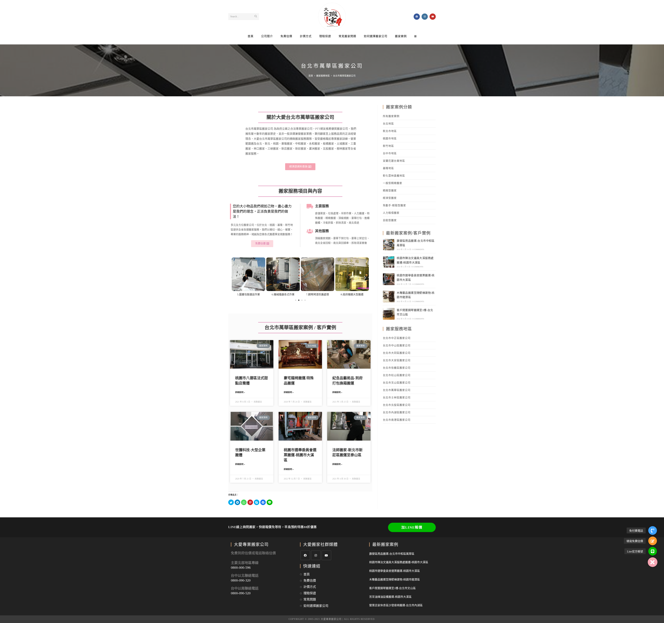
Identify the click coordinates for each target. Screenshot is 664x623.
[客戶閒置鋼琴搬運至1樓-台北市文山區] (389, 314)
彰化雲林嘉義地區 (394, 175)
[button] (300, 166)
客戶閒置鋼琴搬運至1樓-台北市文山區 (392, 588)
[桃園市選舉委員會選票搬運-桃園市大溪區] (389, 279)
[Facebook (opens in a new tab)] (417, 16)
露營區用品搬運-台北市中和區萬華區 (391, 553)
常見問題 (309, 599)
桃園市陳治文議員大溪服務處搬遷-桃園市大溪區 (398, 562)
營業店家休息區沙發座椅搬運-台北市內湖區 (396, 605)
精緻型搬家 (390, 190)
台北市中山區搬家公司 (397, 345)
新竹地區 (388, 146)
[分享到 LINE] (270, 502)
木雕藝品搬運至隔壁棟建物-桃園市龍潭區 (394, 579)
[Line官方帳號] (652, 551)
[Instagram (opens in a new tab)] (425, 16)
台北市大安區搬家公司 (397, 360)
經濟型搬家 (390, 198)
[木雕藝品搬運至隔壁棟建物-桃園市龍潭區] (389, 296)
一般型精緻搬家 (392, 183)
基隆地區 (388, 168)
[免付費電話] (652, 530)
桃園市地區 (390, 138)
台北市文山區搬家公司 (397, 382)
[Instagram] (316, 555)
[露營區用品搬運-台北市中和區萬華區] (389, 245)
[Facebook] (305, 555)
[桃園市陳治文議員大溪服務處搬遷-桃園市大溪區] (389, 262)
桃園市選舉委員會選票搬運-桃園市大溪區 (300, 455)
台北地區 (388, 123)
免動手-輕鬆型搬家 (394, 205)
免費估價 (309, 580)
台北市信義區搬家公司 (397, 367)
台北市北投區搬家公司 (397, 405)
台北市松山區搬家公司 (397, 375)
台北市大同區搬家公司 (397, 353)
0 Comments (418, 249)
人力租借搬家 (391, 212)
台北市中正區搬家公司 (397, 338)
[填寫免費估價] (652, 541)
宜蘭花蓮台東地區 (394, 160)
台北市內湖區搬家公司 (397, 412)
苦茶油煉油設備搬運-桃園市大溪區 (390, 596)
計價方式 (309, 587)
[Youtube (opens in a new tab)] (433, 16)
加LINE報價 (411, 527)
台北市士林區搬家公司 (397, 397)
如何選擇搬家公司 (315, 606)
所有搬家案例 (391, 116)
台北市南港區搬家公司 (397, 419)
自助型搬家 (390, 220)
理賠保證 (309, 593)
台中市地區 (390, 153)
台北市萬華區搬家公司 (397, 390)
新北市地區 (390, 131)
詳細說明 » (240, 392)
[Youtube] (326, 555)
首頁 (306, 574)
